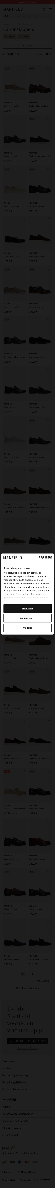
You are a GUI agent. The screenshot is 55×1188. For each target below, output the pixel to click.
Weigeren (27, 628)
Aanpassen (26, 618)
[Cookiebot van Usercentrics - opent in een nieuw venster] (39, 558)
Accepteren (27, 608)
